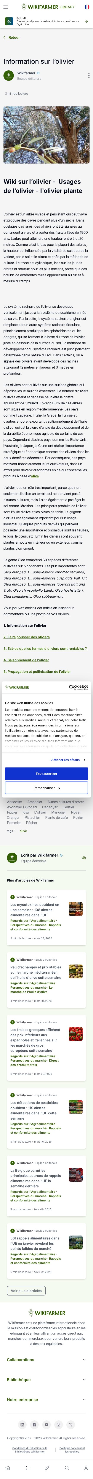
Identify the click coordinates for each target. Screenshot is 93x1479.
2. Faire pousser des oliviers (26, 637)
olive (35, 476)
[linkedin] (22, 1424)
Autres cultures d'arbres (66, 802)
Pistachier (32, 817)
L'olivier (40, 812)
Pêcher (31, 823)
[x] (70, 1424)
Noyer (76, 812)
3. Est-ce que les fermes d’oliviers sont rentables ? (45, 648)
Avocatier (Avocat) (22, 807)
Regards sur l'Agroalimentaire (32, 920)
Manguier (58, 812)
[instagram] (58, 1424)
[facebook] (34, 1424)
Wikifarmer (26, 73)
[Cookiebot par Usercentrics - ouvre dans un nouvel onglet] (69, 687)
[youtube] (46, 1424)
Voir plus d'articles (26, 1291)
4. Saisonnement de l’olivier (26, 660)
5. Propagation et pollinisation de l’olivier (37, 671)
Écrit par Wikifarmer (39, 855)
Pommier (14, 823)
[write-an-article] (47, 1468)
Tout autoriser (46, 773)
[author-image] (12, 858)
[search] (67, 1468)
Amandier (34, 802)
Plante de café (56, 817)
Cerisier (68, 807)
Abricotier (14, 802)
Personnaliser (44, 788)
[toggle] (5, 7)
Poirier (78, 817)
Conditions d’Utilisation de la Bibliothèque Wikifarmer (29, 1449)
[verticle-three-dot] (89, 75)
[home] (7, 1468)
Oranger (13, 817)
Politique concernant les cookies (72, 1449)
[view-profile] (84, 857)
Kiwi (25, 812)
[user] (86, 1468)
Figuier (12, 812)
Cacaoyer (50, 807)
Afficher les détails (65, 760)
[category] (28, 1468)
